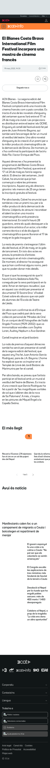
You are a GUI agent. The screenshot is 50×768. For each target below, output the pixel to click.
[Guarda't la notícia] (37, 79)
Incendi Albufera (34, 16)
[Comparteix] (45, 79)
